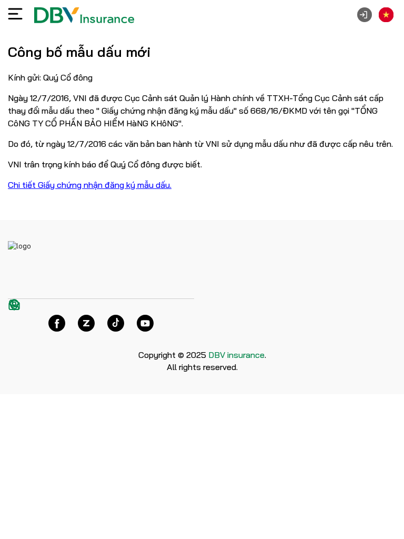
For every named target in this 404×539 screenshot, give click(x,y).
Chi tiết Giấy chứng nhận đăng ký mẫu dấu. (89, 184)
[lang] (386, 14)
